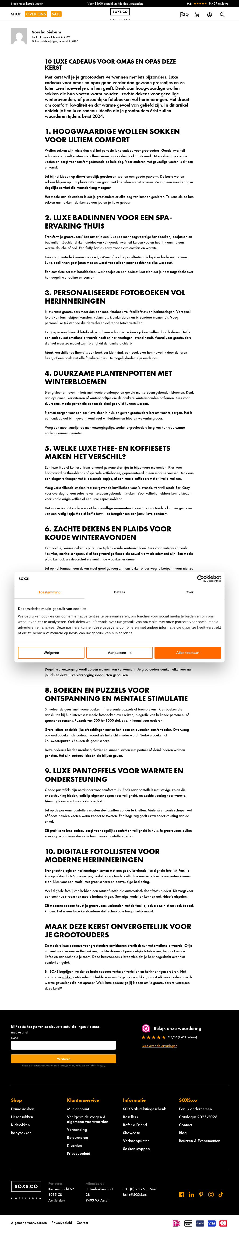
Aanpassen (117, 653)
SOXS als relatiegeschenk (144, 1109)
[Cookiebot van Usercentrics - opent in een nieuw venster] (200, 578)
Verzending (77, 1129)
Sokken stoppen (136, 1148)
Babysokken (21, 1132)
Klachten (74, 1145)
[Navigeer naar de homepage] (120, 14)
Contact (185, 1124)
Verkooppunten (136, 1140)
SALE (56, 14)
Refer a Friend (135, 1124)
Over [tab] (189, 592)
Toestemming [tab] (49, 592)
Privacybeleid (78, 1153)
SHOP (16, 14)
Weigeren (51, 653)
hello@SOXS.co (135, 1194)
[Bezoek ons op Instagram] (211, 1194)
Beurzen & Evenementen (199, 1140)
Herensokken (22, 1116)
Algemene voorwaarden (29, 1222)
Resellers (130, 1116)
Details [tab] (119, 592)
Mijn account (78, 1109)
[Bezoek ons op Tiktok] (220, 1194)
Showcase (131, 1132)
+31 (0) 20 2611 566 (139, 1189)
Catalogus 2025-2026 (198, 1116)
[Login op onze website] (209, 15)
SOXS (53, 971)
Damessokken (22, 1109)
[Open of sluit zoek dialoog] (222, 15)
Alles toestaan (187, 653)
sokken (67, 977)
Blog (183, 1132)
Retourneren (77, 1137)
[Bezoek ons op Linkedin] (191, 1194)
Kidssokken (20, 1124)
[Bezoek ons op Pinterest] (201, 1194)
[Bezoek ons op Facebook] (181, 1194)
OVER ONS (36, 14)
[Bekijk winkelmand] (197, 15)
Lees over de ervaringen (159, 1045)
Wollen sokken (56, 150)
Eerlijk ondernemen (195, 1109)
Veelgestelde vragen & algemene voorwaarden (87, 1119)
